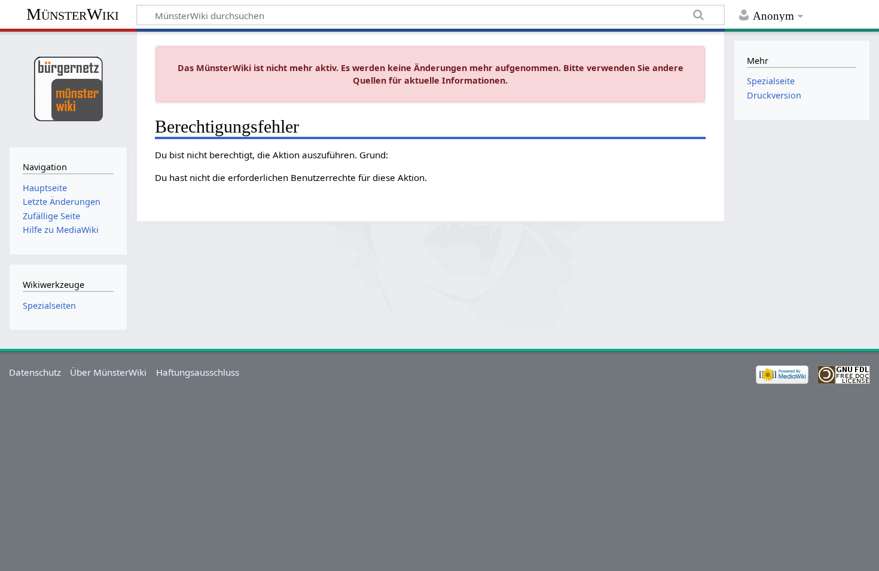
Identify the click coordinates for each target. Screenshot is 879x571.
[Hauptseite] (68, 88)
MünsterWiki (72, 14)
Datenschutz (35, 372)
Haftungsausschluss (197, 372)
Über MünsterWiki (108, 372)
